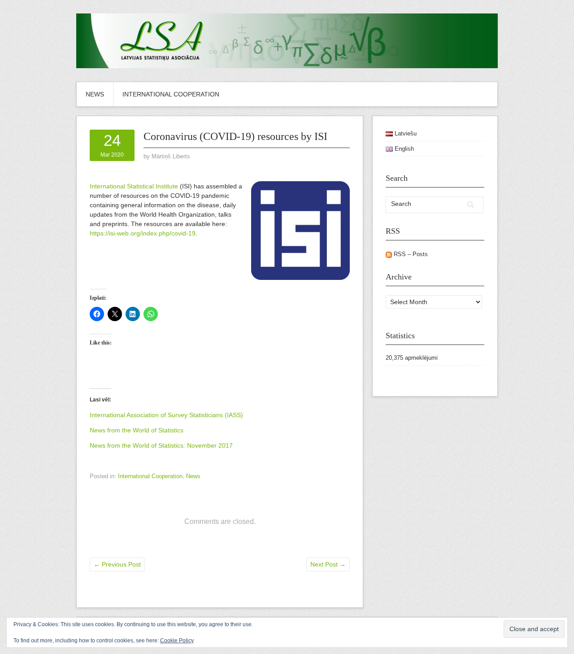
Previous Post (117, 564)
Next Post (328, 564)
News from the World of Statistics (136, 430)
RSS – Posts (410, 254)
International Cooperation (170, 94)
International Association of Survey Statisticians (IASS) (166, 415)
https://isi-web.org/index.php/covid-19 (143, 233)
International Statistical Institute (134, 186)
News (95, 94)
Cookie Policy (177, 640)
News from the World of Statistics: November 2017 (161, 445)
